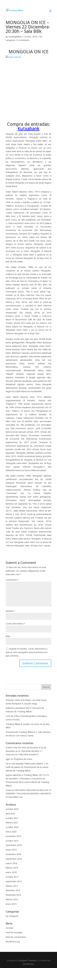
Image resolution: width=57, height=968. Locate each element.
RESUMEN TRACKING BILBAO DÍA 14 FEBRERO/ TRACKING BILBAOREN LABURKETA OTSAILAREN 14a (28, 794)
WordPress (28, 964)
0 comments (23, 40)
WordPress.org (13, 941)
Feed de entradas (14, 932)
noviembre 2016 (13, 894)
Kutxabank (28, 128)
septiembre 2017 (14, 881)
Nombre (10, 611)
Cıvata (9, 790)
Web (8, 636)
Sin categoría (12, 916)
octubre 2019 (12, 840)
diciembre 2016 (13, 890)
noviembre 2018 (13, 854)
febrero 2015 (12, 899)
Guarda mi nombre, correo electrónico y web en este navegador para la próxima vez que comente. (27, 652)
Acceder (9, 927)
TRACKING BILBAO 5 (28, 754)
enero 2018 (11, 872)
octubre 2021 (12, 818)
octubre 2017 (12, 876)
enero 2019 (11, 849)
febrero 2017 (12, 886)
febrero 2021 (12, 822)
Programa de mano (23, 759)
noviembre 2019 (13, 836)
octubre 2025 (12, 809)
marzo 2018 (11, 863)
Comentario (12, 579)
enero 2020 (11, 831)
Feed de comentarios (16, 937)
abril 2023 (10, 813)
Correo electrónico (15, 623)
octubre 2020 (12, 827)
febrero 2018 (12, 867)
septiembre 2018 (14, 858)
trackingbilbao (15, 36)
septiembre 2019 (14, 845)
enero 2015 (11, 904)
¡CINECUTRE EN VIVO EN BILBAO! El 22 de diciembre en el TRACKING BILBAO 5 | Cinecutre (26, 751)
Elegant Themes (28, 960)
